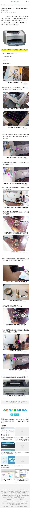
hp (12, 414)
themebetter (23, 501)
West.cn (25, 503)
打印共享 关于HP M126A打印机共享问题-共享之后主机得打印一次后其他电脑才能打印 (22, 439)
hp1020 (16, 414)
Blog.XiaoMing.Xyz (15, 2)
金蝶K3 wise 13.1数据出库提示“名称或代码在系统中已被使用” (7, 421)
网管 (15, 5)
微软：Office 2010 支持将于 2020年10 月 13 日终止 (22, 420)
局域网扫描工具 (19, 465)
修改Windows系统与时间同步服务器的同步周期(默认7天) (22, 481)
